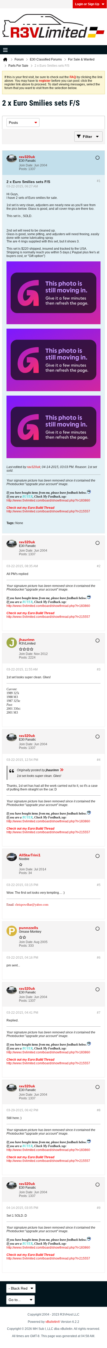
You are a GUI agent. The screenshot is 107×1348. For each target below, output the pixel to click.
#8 (99, 1110)
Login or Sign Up (87, 4)
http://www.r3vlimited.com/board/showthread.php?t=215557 (48, 511)
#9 (99, 1208)
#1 (99, 181)
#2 (99, 566)
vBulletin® (52, 1322)
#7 (99, 1012)
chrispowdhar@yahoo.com (31, 904)
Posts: (23, 169)
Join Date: (26, 165)
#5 (99, 885)
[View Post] (61, 770)
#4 (99, 760)
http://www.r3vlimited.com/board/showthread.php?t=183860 (48, 500)
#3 (99, 669)
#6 (99, 957)
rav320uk (33, 467)
